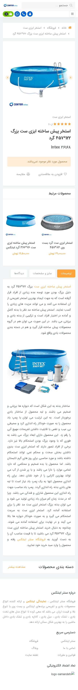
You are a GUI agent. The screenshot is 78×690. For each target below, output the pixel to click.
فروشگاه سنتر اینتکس (31, 539)
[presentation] (71, 78)
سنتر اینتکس (68, 641)
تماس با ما (69, 648)
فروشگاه (33, 641)
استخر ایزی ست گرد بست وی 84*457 (57, 245)
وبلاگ (35, 648)
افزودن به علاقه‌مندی (50, 174)
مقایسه (21, 174)
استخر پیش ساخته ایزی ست (52, 286)
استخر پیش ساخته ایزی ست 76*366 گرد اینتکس (21, 245)
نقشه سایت (31, 655)
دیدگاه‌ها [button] (19, 273)
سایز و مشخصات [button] (42, 273)
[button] (30, 14)
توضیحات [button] (66, 273)
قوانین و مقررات (66, 655)
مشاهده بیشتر (16, 567)
